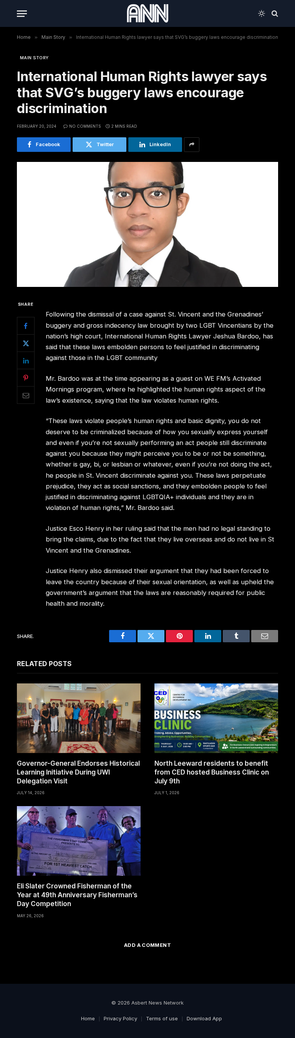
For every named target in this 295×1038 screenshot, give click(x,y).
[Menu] (22, 13)
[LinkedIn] (26, 360)
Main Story (34, 57)
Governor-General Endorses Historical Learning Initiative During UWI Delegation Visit (78, 772)
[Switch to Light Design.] (262, 13)
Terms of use (162, 1018)
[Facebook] (26, 326)
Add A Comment (147, 945)
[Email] (26, 395)
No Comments (85, 126)
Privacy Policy (120, 1018)
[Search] (274, 13)
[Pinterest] (26, 378)
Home (88, 1018)
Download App (204, 1018)
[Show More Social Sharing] (191, 144)
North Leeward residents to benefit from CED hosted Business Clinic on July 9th (211, 772)
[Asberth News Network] (147, 13)
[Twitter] (26, 343)
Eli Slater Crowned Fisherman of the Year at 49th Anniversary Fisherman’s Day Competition (77, 895)
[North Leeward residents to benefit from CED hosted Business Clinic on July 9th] (216, 718)
